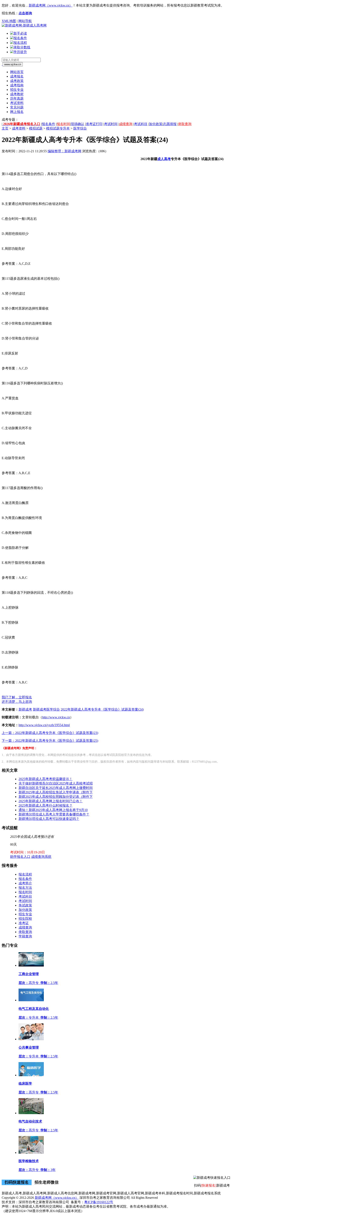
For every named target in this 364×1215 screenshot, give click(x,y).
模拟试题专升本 (58, 128)
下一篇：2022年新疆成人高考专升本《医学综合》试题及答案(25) (50, 740)
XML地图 (9, 21)
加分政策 (155, 124)
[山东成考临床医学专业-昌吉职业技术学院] (31, 1075)
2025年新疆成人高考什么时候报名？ (45, 805)
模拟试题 (36, 128)
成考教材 (17, 94)
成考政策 (17, 81)
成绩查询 (125, 124)
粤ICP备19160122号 (98, 1202)
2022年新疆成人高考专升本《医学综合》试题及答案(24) (102, 709)
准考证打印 (94, 124)
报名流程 (25, 874)
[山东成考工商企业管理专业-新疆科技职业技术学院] (31, 965)
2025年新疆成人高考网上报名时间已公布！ (51, 801)
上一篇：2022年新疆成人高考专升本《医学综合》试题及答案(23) (50, 733)
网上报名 (17, 112)
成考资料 (18, 128)
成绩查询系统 (41, 856)
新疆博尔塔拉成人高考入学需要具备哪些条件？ (54, 814)
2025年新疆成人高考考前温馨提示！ (45, 779)
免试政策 (25, 905)
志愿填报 (170, 124)
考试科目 (140, 124)
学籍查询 (25, 936)
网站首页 (17, 72)
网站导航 (25, 21)
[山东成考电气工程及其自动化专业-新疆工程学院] (31, 1000)
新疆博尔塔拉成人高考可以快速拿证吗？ (49, 819)
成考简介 (25, 883)
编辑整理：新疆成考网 (64, 151)
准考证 (24, 923)
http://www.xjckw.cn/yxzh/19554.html (44, 725)
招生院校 (25, 918)
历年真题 (17, 98)
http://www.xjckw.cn (56, 717)
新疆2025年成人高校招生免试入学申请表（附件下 (56, 792)
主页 (5, 128)
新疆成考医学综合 (46, 709)
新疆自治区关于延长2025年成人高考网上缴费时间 (56, 788)
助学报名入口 (20, 856)
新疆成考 (25, 709)
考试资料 (17, 103)
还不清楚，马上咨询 (17, 701)
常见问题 (17, 107)
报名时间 (63, 124)
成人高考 (164, 159)
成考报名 (17, 76)
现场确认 (77, 124)
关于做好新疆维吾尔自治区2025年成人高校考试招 (56, 783)
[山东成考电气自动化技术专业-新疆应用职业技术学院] (31, 1113)
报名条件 (48, 124)
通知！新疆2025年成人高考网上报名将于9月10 (53, 810)
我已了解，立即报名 (17, 697)
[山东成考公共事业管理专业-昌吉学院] (31, 1039)
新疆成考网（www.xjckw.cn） (50, 5)
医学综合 (80, 128)
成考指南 (17, 85)
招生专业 (17, 89)
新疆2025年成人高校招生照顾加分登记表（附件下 (56, 796)
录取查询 (184, 124)
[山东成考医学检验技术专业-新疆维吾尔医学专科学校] (31, 1152)
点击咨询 (25, 13)
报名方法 (25, 887)
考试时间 (111, 124)
